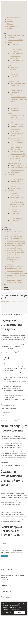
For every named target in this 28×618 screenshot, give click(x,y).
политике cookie (15, 609)
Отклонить (8, 612)
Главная (3, 301)
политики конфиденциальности (15, 552)
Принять (20, 612)
